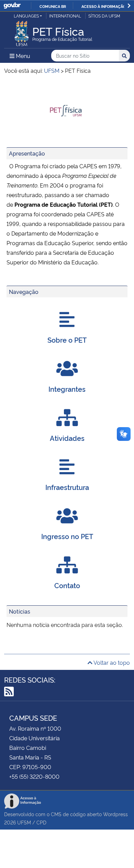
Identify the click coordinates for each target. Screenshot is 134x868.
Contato (67, 585)
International (65, 16)
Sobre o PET (67, 339)
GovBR (12, 5)
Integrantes (67, 388)
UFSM (24, 822)
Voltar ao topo (111, 662)
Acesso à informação (103, 6)
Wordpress (115, 814)
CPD (41, 822)
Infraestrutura (67, 487)
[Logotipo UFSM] (22, 31)
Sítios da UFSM (104, 16)
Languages (26, 16)
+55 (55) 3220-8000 (34, 776)
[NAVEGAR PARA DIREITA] (129, 5)
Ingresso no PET (67, 536)
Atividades (67, 438)
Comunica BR (53, 6)
